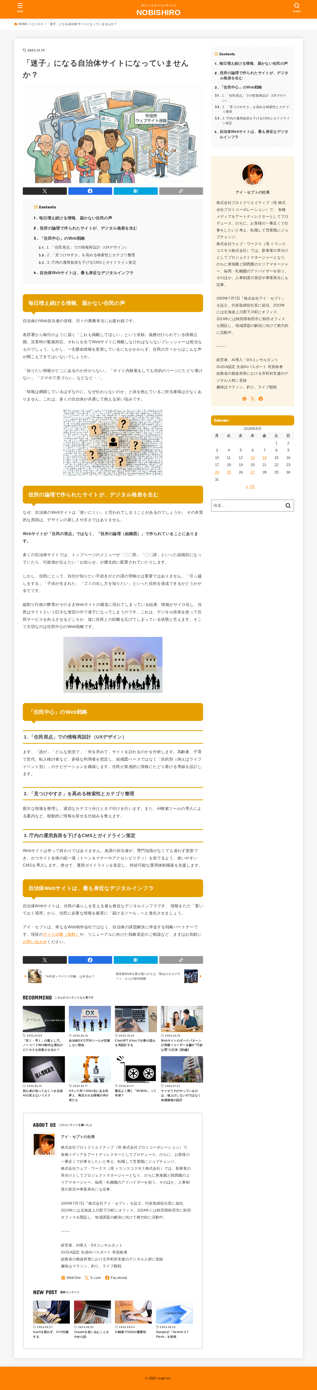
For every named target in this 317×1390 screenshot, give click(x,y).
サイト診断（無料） (61, 934)
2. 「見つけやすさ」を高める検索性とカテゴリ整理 (87, 255)
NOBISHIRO (158, 12)
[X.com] (92, 1278)
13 (253, 458)
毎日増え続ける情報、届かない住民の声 (73, 217)
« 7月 (250, 487)
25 (229, 472)
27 (253, 472)
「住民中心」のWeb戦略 (59, 238)
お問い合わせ (35, 941)
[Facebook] (116, 1278)
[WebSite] (71, 1278)
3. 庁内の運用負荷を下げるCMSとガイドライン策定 (87, 262)
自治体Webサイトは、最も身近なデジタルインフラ (84, 272)
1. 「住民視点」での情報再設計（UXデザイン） (84, 247)
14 (265, 458)
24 (217, 472)
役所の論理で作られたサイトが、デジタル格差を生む (85, 228)
